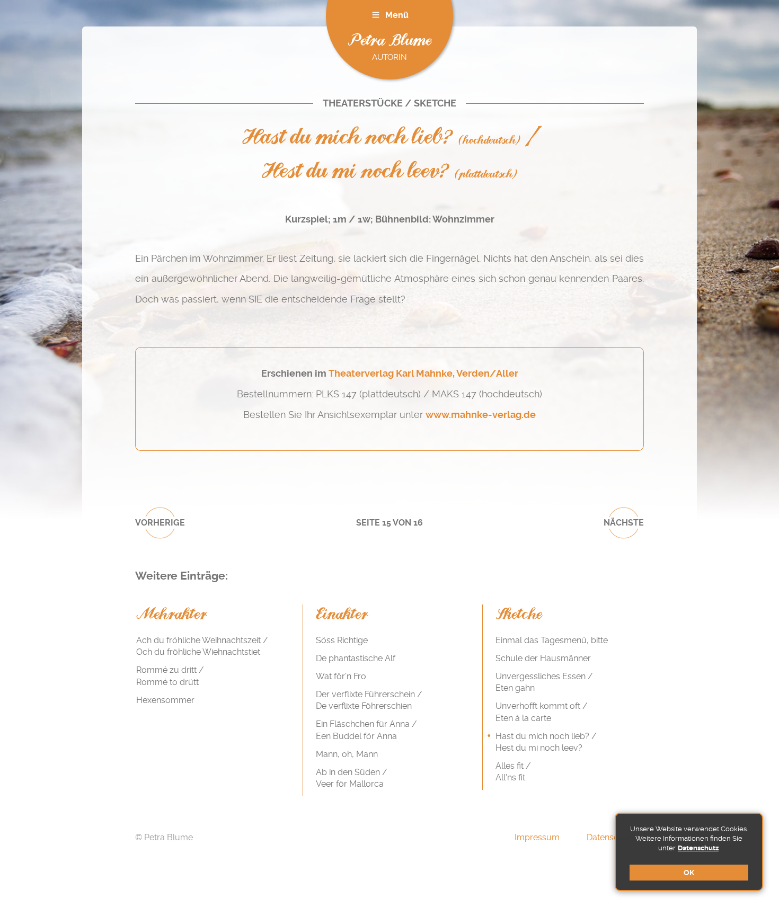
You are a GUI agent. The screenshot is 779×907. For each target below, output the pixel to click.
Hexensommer (165, 700)
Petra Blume (389, 41)
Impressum (537, 837)
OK (689, 872)
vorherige (160, 523)
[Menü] (375, 15)
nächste (624, 523)
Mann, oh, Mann (347, 754)
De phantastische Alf (355, 658)
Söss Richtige (342, 640)
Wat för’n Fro (341, 676)
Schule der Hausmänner (543, 658)
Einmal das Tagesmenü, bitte (551, 640)
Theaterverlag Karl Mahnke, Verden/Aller (423, 373)
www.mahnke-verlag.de (481, 415)
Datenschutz (698, 848)
